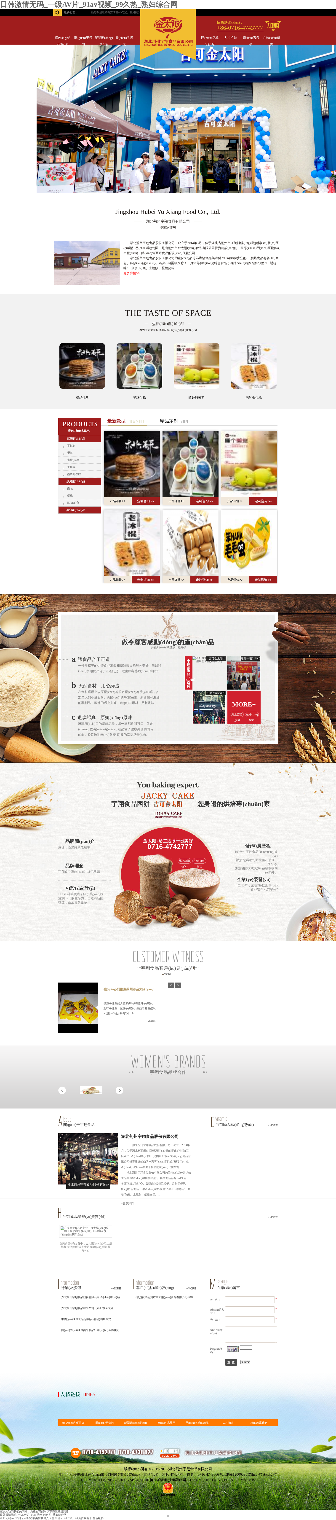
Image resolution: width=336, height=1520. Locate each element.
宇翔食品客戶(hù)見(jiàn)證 (168, 968)
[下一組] (178, 985)
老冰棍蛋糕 (254, 397)
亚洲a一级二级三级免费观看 (72, 1518)
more (168, 974)
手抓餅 (71, 445)
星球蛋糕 (139, 397)
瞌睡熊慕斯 (197, 397)
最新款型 (116, 420)
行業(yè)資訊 (71, 1288)
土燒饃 (71, 467)
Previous (8, 760)
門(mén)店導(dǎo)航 (210, 39)
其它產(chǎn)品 (76, 510)
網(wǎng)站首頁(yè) (62, 39)
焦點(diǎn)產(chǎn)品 (168, 324)
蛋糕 (70, 495)
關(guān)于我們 (83, 39)
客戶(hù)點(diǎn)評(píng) (155, 1288)
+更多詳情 (127, 1203)
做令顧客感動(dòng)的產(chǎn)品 (168, 642)
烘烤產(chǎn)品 (76, 481)
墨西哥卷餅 (74, 474)
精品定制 (169, 420)
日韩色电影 (97, 1518)
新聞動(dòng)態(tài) (104, 39)
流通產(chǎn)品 (76, 438)
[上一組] (171, 985)
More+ (152, 1021)
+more (273, 1125)
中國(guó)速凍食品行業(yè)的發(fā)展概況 (86, 1319)
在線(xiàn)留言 (271, 39)
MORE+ (244, 704)
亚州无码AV (7, 1518)
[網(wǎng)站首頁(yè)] (168, 59)
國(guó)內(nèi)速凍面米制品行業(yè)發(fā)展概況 (90, 1330)
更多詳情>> (131, 273)
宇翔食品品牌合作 (168, 1072)
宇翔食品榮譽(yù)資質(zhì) (84, 1217)
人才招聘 (230, 38)
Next (328, 760)
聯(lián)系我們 (251, 39)
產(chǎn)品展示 (124, 39)
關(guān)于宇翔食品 (79, 1125)
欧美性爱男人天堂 (43, 1518)
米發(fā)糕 (73, 460)
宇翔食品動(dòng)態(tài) (235, 1125)
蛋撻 (70, 452)
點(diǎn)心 (73, 502)
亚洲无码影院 (23, 1518)
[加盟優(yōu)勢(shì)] (273, 26)
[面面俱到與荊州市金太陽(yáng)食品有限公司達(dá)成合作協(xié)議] (91, 1098)
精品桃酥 (82, 397)
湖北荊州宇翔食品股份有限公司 (150, 1136)
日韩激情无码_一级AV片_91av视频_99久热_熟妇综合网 (89, 4)
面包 (70, 488)
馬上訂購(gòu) (236, 715)
